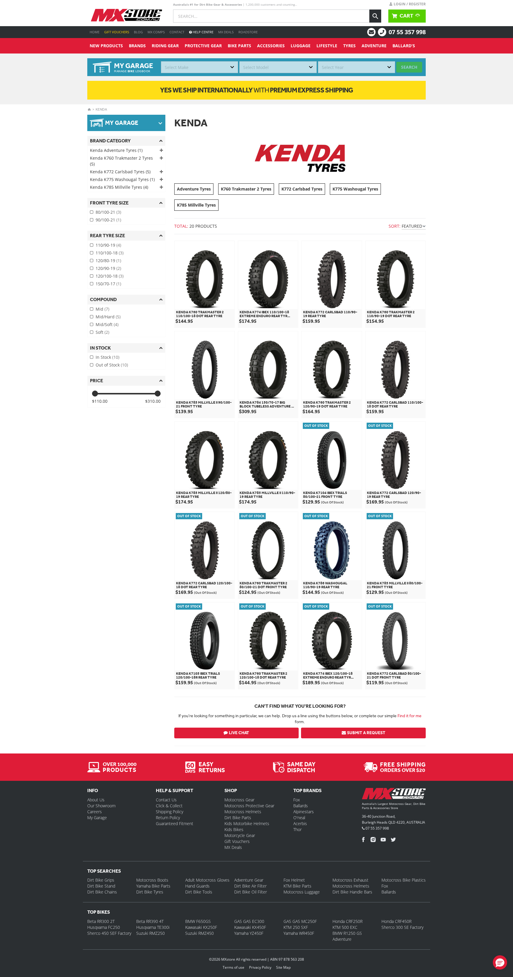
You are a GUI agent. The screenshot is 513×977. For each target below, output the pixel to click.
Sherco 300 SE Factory (402, 927)
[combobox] (199, 67)
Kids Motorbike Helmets (246, 823)
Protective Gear (203, 45)
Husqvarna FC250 (103, 927)
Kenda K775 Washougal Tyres (122, 179)
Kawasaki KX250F (201, 927)
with (256, 90)
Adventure (374, 45)
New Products (106, 45)
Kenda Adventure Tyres (116, 150)
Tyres (349, 45)
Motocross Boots (152, 880)
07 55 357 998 (407, 32)
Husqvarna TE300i (153, 927)
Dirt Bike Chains (102, 892)
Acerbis (300, 823)
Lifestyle (326, 45)
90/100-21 (108, 220)
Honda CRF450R (396, 921)
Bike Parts (239, 45)
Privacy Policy (260, 967)
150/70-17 (108, 284)
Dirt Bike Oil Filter (250, 892)
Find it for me (410, 715)
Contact (177, 32)
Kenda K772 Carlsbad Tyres (120, 171)
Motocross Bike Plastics (403, 880)
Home (94, 32)
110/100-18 (110, 253)
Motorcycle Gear (239, 835)
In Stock (107, 357)
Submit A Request (366, 732)
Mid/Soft (107, 324)
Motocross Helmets (242, 811)
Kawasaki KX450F (250, 927)
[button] (500, 962)
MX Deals (226, 32)
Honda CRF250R (347, 921)
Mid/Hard (108, 317)
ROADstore (248, 32)
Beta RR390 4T (150, 921)
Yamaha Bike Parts (153, 886)
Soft (102, 332)
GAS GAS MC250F (300, 921)
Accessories (271, 45)
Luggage (301, 45)
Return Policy (168, 817)
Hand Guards (197, 886)
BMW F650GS (198, 921)
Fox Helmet (294, 880)
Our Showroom (101, 805)
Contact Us (166, 800)
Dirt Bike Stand (101, 886)
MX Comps (156, 32)
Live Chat (239, 732)
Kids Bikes (233, 829)
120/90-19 (108, 268)
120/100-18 (110, 276)
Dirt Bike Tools (198, 892)
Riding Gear (165, 45)
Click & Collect (169, 805)
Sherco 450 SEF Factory (109, 933)
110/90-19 (108, 245)
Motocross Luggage (302, 892)
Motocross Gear (239, 800)
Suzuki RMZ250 (150, 933)
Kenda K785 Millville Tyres (119, 187)
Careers (94, 811)
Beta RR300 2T (101, 921)
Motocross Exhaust (350, 880)
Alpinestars (303, 811)
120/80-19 (108, 260)
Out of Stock (112, 365)
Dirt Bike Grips (100, 880)
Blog (138, 32)
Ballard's (403, 45)
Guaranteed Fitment (174, 823)
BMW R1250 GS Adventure (347, 936)
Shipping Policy (169, 811)
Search (409, 67)
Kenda (101, 109)
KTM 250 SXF (296, 927)
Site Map (283, 967)
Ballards (300, 805)
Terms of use (233, 967)
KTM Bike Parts (297, 886)
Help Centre (202, 32)
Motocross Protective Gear (249, 805)
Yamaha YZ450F (248, 933)
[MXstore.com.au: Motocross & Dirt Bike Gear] (126, 15)
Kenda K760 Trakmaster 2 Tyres (121, 161)
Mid (102, 309)
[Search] (375, 16)
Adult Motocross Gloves (207, 880)
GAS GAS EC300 (249, 921)
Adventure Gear (248, 880)
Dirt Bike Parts (237, 817)
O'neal (299, 817)
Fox (296, 800)
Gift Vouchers (116, 32)
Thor (297, 829)
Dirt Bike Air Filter (250, 886)
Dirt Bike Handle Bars (352, 892)
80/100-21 (108, 212)
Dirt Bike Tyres (149, 892)
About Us (95, 800)
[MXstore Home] (394, 795)
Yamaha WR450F (299, 933)
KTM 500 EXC (344, 927)
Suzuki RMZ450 (199, 933)
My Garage (97, 817)
